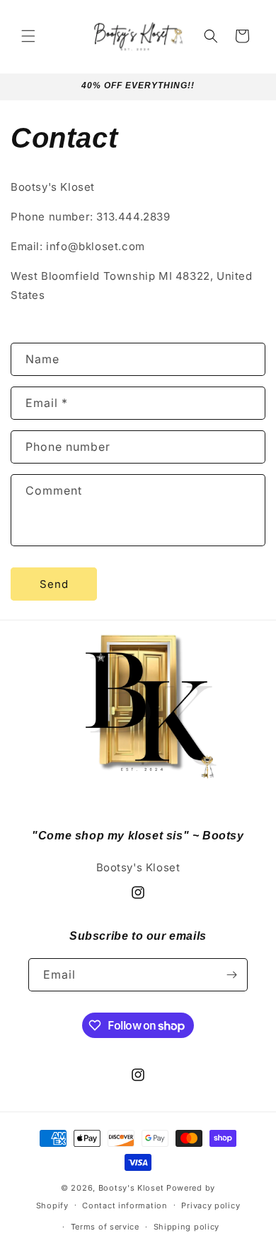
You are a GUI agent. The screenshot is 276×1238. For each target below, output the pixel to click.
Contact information (124, 1205)
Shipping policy (187, 1227)
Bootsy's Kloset (131, 1188)
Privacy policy (210, 1205)
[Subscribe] (231, 974)
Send (54, 584)
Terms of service (105, 1227)
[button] (28, 36)
